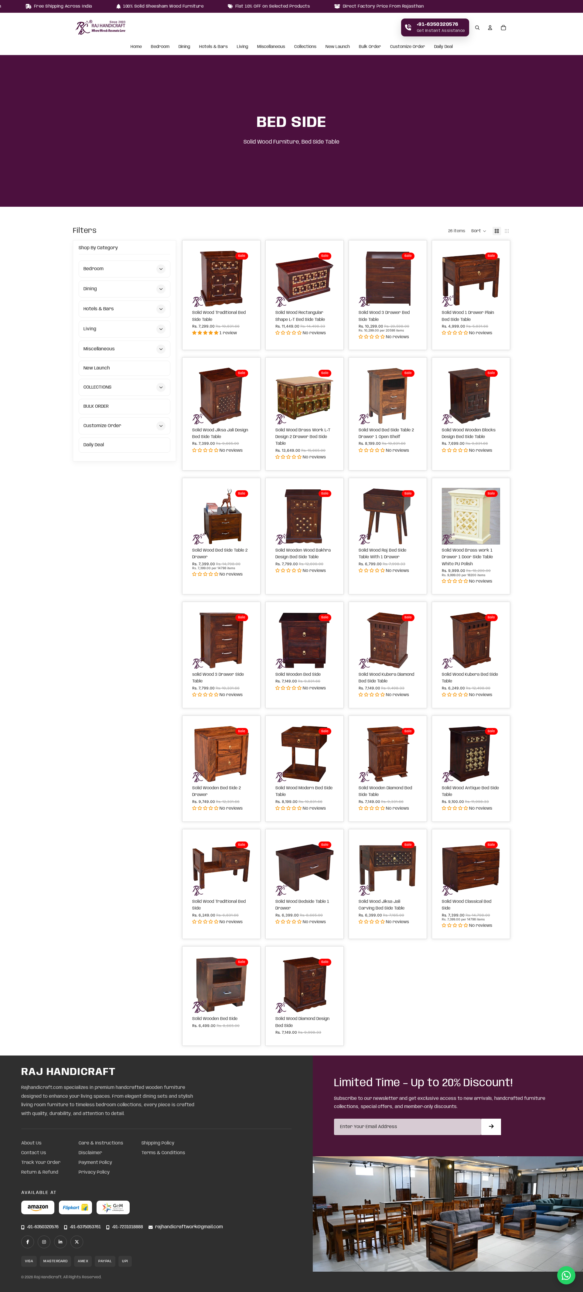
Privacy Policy (94, 1172)
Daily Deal (443, 47)
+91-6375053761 (85, 1227)
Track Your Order (40, 1162)
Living (242, 47)
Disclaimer (90, 1153)
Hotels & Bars (213, 47)
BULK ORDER (96, 406)
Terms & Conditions (163, 1153)
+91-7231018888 (127, 1227)
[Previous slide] (199, 278)
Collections (305, 47)
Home (136, 47)
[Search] (477, 27)
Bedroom (160, 47)
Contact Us (33, 1153)
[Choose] (241, 297)
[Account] (490, 27)
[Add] (490, 535)
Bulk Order (370, 47)
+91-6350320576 (43, 1227)
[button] (478, 231)
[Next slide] (244, 278)
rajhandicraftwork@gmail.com (189, 1227)
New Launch (338, 47)
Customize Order (407, 47)
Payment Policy (95, 1162)
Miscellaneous (271, 47)
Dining (184, 47)
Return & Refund (39, 1172)
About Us (31, 1143)
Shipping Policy (157, 1143)
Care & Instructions (101, 1143)
